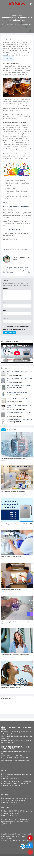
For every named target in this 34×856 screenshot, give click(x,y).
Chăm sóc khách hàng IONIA (24, 24)
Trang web (6, 318)
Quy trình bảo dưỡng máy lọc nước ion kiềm (11, 589)
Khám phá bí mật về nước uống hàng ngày (11, 687)
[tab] (3, 429)
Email (5, 310)
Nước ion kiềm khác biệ (10, 149)
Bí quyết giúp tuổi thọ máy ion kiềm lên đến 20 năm (13, 458)
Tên (4, 302)
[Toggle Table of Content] (10, 58)
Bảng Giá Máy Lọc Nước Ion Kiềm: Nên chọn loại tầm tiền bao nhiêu (16, 524)
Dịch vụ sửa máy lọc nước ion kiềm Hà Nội (11, 556)
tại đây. (16, 239)
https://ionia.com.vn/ (14, 229)
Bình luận (6, 288)
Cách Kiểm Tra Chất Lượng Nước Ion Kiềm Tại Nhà (13, 491)
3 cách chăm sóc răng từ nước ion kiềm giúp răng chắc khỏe (15, 654)
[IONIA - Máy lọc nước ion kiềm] (17, 4)
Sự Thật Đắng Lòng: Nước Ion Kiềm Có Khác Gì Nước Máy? (15, 622)
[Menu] (2, 4)
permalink (10, 251)
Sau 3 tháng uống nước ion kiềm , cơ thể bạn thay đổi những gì (10, 270)
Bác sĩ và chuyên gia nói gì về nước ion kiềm (16, 206)
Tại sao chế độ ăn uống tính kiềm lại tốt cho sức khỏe (24, 270)
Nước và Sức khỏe (17, 15)
